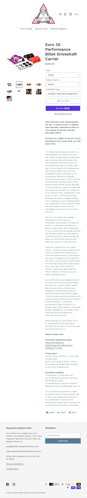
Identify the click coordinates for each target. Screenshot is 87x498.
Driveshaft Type (52, 89)
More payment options (63, 114)
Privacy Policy (12, 469)
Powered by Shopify (38, 493)
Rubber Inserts (52, 80)
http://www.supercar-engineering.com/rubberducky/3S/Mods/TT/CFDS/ (58, 345)
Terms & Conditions (14, 464)
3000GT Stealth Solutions (21, 493)
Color (48, 70)
